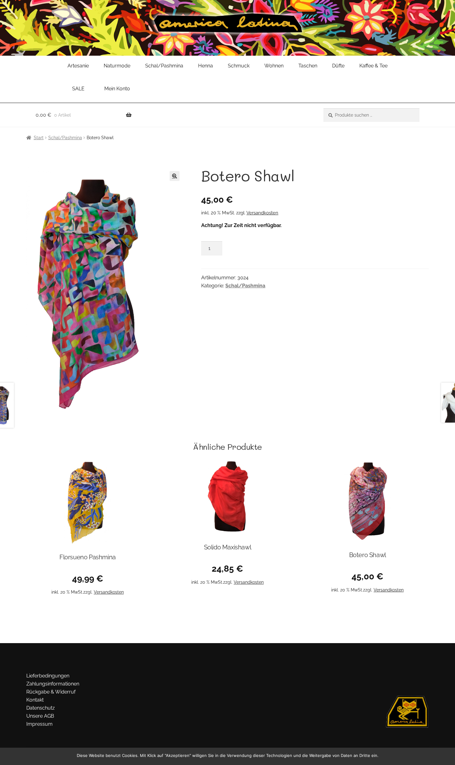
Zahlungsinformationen (52, 684)
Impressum (39, 724)
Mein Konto (117, 89)
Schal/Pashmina (164, 66)
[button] (175, 176)
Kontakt (35, 700)
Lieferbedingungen (47, 676)
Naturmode (117, 66)
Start (39, 137)
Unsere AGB (40, 716)
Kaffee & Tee (373, 66)
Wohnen (274, 66)
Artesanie (78, 66)
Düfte (338, 66)
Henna (205, 66)
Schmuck (238, 66)
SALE (78, 89)
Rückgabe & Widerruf (51, 692)
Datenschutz (40, 708)
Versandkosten (262, 213)
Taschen (307, 66)
